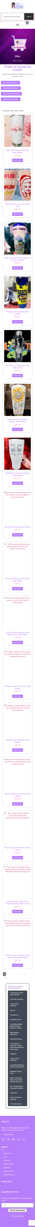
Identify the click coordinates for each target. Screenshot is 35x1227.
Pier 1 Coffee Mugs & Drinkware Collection (16, 1087)
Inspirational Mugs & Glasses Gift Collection (17, 1066)
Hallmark (13, 1054)
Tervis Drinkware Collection (16, 1098)
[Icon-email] (24, 1139)
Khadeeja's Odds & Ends (16, 1072)
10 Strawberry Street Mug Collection (16, 993)
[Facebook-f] (3, 1139)
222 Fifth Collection (16, 999)
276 (5, 978)
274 (21, 974)
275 (25, 974)
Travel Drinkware (16, 1104)
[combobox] (12, 16)
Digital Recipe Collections (14, 1033)
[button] (27, 22)
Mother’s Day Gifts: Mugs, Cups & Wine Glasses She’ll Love (16, 1079)
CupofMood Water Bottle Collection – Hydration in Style (16, 1026)
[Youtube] (13, 1139)
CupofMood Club (15, 1019)
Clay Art (12, 1010)
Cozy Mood (14, 1015)
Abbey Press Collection (14, 1005)
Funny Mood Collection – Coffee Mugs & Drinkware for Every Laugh (17, 1046)
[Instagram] (8, 1139)
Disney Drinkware (16, 1039)
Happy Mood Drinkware (14, 1059)
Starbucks (13, 1093)
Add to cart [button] (17, 160)
